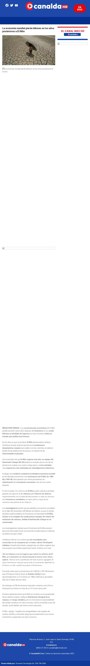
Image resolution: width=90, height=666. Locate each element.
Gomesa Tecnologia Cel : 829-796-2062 (31, 663)
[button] (45, 20)
